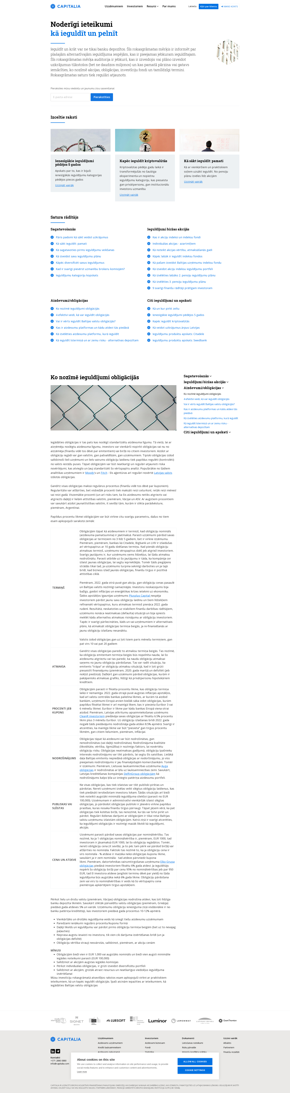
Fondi (147, 1047)
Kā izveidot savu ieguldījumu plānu (78, 256)
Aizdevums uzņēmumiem (110, 1042)
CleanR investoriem (92, 716)
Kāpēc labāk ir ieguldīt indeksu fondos (177, 256)
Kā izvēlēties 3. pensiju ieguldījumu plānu (179, 281)
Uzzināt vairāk (64, 185)
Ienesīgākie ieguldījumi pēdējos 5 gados (178, 315)
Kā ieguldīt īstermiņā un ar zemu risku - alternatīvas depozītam (97, 340)
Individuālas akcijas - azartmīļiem (174, 243)
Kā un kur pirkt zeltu (166, 308)
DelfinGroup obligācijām (139, 774)
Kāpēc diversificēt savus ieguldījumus (80, 262)
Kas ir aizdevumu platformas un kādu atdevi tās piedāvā (92, 327)
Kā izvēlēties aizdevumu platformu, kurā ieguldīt (87, 334)
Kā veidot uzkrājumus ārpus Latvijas (176, 327)
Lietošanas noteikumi (192, 1042)
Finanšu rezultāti (231, 1052)
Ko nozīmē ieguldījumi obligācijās (77, 308)
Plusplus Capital (140, 595)
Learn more (82, 1072)
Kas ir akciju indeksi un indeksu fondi (177, 237)
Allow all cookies (195, 1062)
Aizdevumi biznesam (155, 1042)
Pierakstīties (101, 97)
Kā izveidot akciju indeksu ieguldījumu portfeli (183, 269)
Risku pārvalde (189, 1047)
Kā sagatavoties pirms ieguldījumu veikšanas (85, 250)
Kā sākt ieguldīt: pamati (71, 243)
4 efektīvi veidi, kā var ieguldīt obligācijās (82, 315)
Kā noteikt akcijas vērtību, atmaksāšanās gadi (182, 250)
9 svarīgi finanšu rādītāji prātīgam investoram (182, 288)
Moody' (90, 473)
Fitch (104, 473)
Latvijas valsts (163, 473)
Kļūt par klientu (208, 6)
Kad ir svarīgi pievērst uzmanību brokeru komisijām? (90, 269)
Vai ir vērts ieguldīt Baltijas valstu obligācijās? (86, 321)
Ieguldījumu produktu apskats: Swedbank (180, 340)
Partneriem (228, 1047)
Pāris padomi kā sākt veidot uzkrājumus (82, 237)
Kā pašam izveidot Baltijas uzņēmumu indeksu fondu (187, 262)
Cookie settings (195, 1070)
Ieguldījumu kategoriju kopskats (77, 275)
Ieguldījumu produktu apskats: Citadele (178, 334)
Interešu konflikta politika (194, 1052)
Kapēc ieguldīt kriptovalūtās (171, 321)
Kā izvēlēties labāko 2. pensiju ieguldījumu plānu (184, 275)
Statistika (149, 1052)
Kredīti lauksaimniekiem (109, 1047)
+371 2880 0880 (58, 1060)
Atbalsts (227, 1042)
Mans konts (230, 6)
